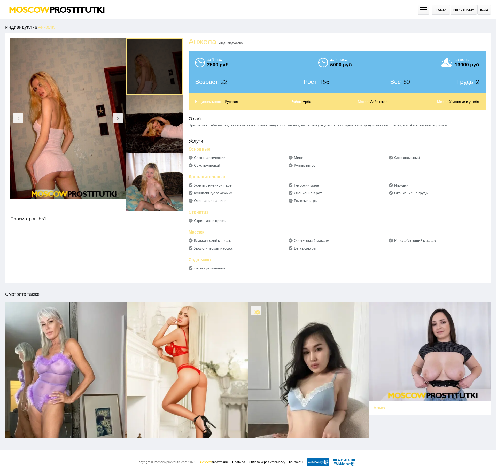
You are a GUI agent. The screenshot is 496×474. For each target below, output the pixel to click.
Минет (299, 158)
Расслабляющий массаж (415, 240)
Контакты (296, 462)
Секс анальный (407, 158)
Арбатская (379, 101)
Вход (484, 9)
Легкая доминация (209, 268)
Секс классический (210, 158)
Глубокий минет (307, 185)
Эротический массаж (311, 240)
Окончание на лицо (210, 201)
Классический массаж (212, 240)
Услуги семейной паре (213, 185)
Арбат (308, 101)
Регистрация (463, 9)
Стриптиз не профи (210, 221)
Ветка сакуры (305, 248)
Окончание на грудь (411, 193)
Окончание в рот (308, 193)
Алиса (380, 407)
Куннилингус (304, 165)
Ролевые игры (305, 201)
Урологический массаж (213, 248)
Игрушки (401, 185)
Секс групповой (207, 165)
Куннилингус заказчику (213, 193)
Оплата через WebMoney (267, 462)
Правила (238, 462)
